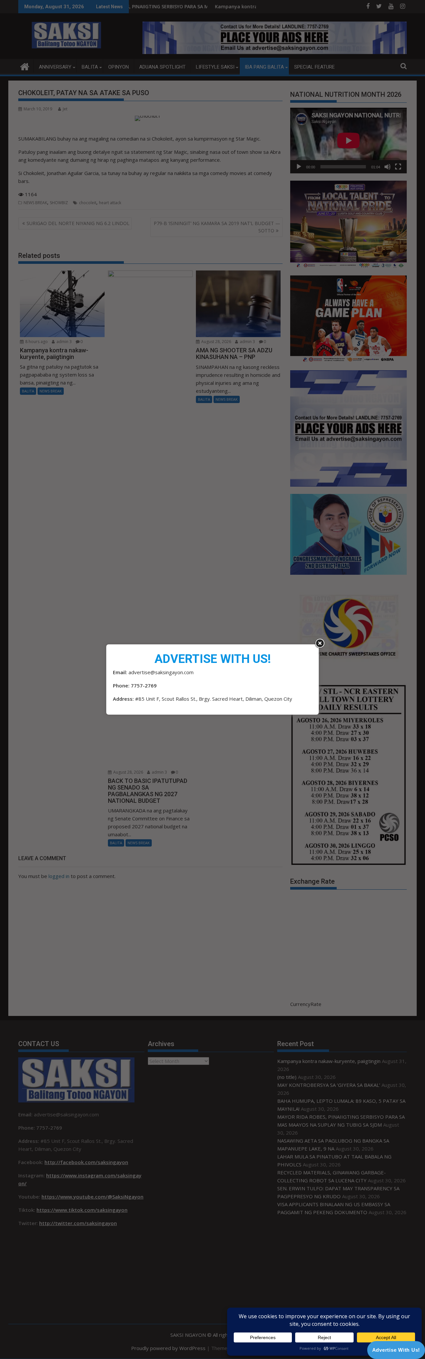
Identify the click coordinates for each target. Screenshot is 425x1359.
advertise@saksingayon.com (161, 672)
